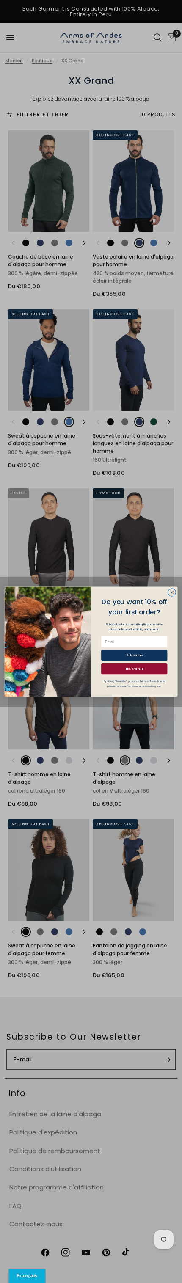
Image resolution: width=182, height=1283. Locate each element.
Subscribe (134, 655)
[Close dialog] (172, 592)
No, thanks (134, 668)
